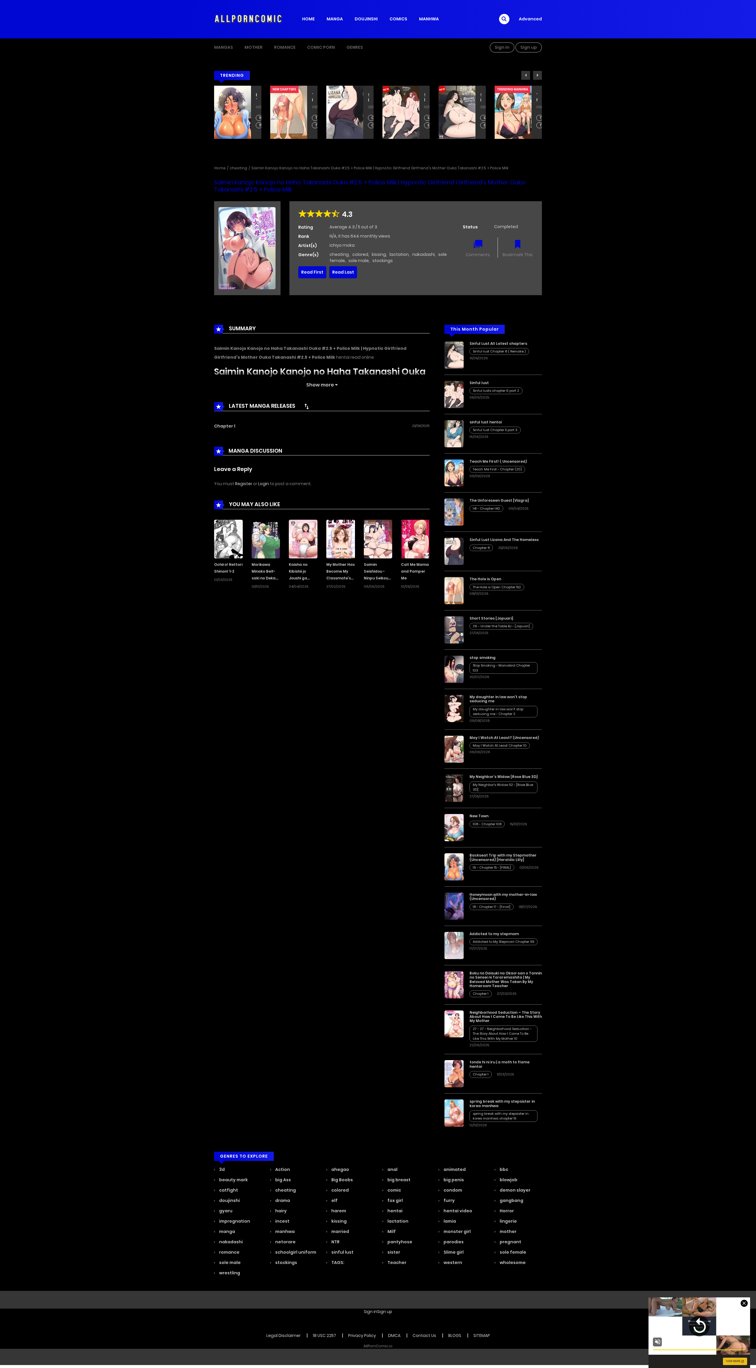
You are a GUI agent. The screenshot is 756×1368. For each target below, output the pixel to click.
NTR (335, 1242)
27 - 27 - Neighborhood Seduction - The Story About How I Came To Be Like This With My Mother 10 (502, 1033)
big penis (453, 1180)
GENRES (354, 47)
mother (508, 1231)
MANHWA (429, 19)
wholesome (512, 1262)
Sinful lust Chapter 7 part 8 (429, 125)
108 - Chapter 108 (487, 824)
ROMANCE (285, 47)
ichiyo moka (342, 245)
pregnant (510, 1242)
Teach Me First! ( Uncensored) (480, 97)
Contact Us (424, 1335)
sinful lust (341, 1252)
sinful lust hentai (486, 422)
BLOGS (454, 1335)
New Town (479, 815)
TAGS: (337, 1262)
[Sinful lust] (454, 394)
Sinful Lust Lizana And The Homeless (312, 97)
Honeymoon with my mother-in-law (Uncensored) (536, 97)
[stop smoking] (454, 669)
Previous (525, 75)
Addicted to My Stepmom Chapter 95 (503, 941)
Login (263, 484)
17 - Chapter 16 (541, 125)
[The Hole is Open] (454, 590)
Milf (391, 1231)
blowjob (508, 1180)
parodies (453, 1242)
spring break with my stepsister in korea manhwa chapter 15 (501, 1116)
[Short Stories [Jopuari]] (454, 630)
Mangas (223, 47)
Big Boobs (341, 1180)
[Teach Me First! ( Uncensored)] (454, 472)
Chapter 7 (316, 125)
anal (392, 1169)
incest (281, 1221)
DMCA (394, 1335)
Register (243, 484)
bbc (503, 1169)
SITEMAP (481, 1335)
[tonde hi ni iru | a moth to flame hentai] (454, 1073)
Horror (506, 1211)
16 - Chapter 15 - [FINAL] (492, 867)
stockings (382, 261)
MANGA (335, 19)
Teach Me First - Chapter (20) (485, 118)
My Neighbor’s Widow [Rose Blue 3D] (504, 776)
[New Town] (454, 827)
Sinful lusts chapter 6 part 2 (372, 118)
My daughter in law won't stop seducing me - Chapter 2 (498, 712)
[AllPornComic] (248, 19)
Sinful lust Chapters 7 (372, 125)
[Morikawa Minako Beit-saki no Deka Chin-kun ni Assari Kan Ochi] (266, 539)
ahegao (339, 1169)
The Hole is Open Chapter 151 (260, 125)
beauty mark (233, 1180)
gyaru (225, 1211)
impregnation (234, 1221)
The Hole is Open (256, 97)
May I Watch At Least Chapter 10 (500, 745)
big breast (398, 1180)
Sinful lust (368, 97)
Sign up (528, 47)
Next (537, 75)
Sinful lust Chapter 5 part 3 (495, 430)
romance (228, 1252)
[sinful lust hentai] (454, 433)
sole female (512, 1252)
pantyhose (399, 1242)
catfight (228, 1190)
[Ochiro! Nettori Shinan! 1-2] (228, 539)
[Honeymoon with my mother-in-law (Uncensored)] (454, 906)
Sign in (502, 47)
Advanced (530, 19)
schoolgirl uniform (295, 1252)
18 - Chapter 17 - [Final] (541, 118)
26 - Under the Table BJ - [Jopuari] (501, 626)
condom (452, 1190)
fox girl (395, 1200)
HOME (308, 19)
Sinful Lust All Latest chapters (424, 97)
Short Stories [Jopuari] (491, 618)
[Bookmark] (517, 245)
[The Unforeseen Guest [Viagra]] (454, 512)
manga (226, 1231)
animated (454, 1169)
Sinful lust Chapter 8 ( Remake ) (429, 118)
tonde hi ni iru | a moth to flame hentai (499, 1064)
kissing (379, 254)
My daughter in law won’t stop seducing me (498, 699)
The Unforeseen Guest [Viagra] (499, 500)
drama (282, 1200)
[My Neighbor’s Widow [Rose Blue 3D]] (454, 788)
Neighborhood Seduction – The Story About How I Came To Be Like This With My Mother (506, 1016)
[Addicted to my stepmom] (454, 945)
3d (221, 1169)
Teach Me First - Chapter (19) (485, 125)
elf (334, 1200)
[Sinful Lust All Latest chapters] (454, 355)
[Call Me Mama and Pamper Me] (415, 539)
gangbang (511, 1200)
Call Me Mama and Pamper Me (415, 571)
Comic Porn (321, 47)
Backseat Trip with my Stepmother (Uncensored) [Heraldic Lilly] (503, 857)
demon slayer (514, 1190)
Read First (312, 272)
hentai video (457, 1211)
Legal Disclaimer (283, 1335)
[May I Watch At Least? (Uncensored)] (454, 749)
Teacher (396, 1262)
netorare (285, 1242)
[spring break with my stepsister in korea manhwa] (454, 1113)
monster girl (457, 1231)
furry (449, 1200)
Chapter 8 (316, 118)
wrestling (229, 1273)
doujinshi (229, 1200)
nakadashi (423, 254)
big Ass (282, 1180)
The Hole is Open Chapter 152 (260, 118)
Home (220, 167)
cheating (238, 167)
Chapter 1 (224, 426)
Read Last (343, 272)
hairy (280, 1211)
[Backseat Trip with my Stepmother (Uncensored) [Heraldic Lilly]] (454, 867)
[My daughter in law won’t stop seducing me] (454, 708)
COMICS (398, 19)
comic (394, 1190)
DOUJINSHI (366, 19)
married (339, 1231)
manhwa (284, 1231)
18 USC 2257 (324, 1335)
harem (338, 1211)
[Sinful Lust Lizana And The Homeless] (454, 551)
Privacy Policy (362, 1335)
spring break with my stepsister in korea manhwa (502, 1103)
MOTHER (254, 47)
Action (282, 1169)
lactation (399, 254)
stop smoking (483, 657)
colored (360, 254)
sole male (358, 261)
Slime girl (453, 1252)
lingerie (508, 1221)
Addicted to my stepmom (494, 933)
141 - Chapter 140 (486, 508)
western (452, 1262)
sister (393, 1252)
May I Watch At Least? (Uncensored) (504, 737)
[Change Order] (306, 406)
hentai (395, 1211)
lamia (449, 1221)
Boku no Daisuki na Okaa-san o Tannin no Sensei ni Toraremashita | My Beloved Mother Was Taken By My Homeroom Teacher (506, 979)
